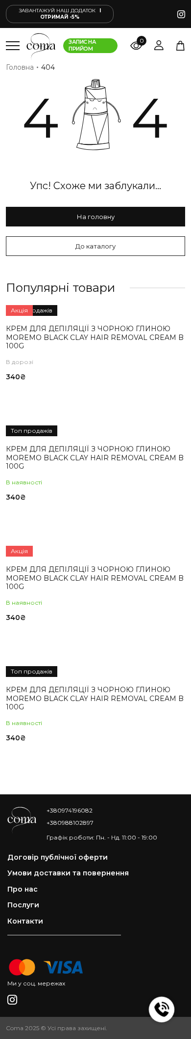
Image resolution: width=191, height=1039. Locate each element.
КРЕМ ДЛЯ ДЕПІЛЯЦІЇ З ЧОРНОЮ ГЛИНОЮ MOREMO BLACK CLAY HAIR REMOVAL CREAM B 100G (95, 337)
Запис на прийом (82, 45)
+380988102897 (70, 822)
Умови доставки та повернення (68, 873)
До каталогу (95, 246)
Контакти (25, 921)
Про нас (22, 889)
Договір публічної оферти (57, 857)
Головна (20, 67)
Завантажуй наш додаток (60, 13)
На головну (96, 217)
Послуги (23, 905)
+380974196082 (70, 810)
